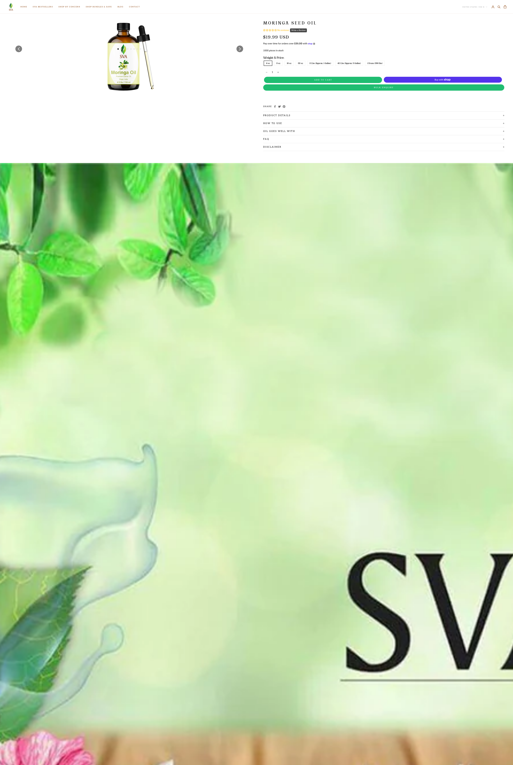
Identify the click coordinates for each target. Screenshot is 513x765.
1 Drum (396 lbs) (374, 63)
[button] (270, 30)
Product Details (276, 115)
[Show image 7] (137, 49)
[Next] (239, 49)
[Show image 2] (121, 49)
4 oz (268, 63)
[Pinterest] (284, 106)
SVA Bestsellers (43, 7)
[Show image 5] (131, 49)
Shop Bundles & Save (99, 7)
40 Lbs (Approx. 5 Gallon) (349, 63)
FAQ (266, 139)
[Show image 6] (134, 49)
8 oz (278, 63)
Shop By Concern (69, 7)
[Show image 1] (118, 49)
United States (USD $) (473, 7)
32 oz (300, 63)
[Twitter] (279, 106)
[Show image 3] (124, 49)
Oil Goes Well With (279, 131)
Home (23, 7)
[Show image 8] (140, 49)
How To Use (272, 123)
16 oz (289, 63)
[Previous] (18, 49)
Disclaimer (272, 147)
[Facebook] (275, 106)
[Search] (499, 6)
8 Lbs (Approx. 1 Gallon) (320, 63)
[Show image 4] (127, 49)
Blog (120, 7)
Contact (134, 7)
